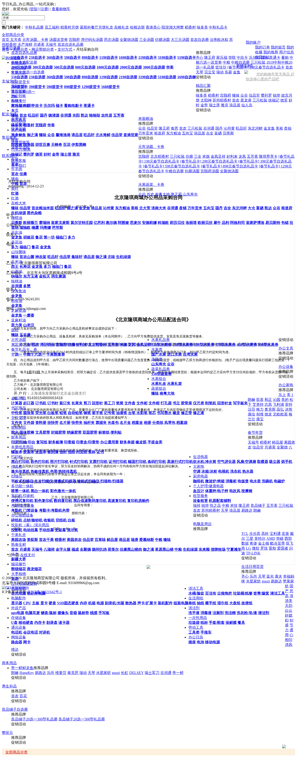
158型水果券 (161, 345)
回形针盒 (224, 403)
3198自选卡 (167, 57)
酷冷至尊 (277, 543)
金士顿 (263, 543)
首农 (23, 115)
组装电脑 (181, 603)
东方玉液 (30, 276)
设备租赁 (200, 501)
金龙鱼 (84, 208)
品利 (225, 223)
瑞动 (220, 72)
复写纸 (41, 442)
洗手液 (194, 613)
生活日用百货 (252, 567)
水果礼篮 (174, 384)
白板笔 (52, 413)
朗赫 (251, 400)
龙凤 (132, 345)
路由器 (16, 642)
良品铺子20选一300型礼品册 (34, 719)
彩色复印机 (43, 501)
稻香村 (190, 27)
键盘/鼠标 (49, 613)
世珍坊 (220, 67)
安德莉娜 (149, 223)
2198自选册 (128, 77)
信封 (63, 452)
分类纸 (157, 423)
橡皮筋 (141, 442)
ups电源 (17, 613)
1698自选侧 (186, 77)
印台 (31, 442)
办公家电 (285, 385)
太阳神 (206, 100)
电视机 (223, 471)
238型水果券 (183, 345)
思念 (35, 345)
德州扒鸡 (99, 549)
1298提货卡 (91, 87)
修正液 (198, 413)
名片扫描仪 (43, 481)
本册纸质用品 (22, 447)
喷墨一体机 (20, 491)
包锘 (285, 223)
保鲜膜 (231, 623)
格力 (260, 409)
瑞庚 (134, 540)
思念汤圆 (111, 40)
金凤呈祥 (143, 345)
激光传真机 (20, 471)
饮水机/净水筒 (204, 462)
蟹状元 (7, 733)
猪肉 (15, 179)
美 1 (290, 395)
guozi (266, 581)
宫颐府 (40, 125)
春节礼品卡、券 (24, 349)
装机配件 (165, 603)
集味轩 (77, 257)
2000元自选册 (131, 67)
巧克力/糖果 (21, 149)
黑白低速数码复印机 (90, 501)
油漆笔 (121, 413)
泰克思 (72, 673)
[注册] (44, 9)
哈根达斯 (137, 27)
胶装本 (28, 452)
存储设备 (18, 618)
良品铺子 (258, 505)
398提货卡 (37, 87)
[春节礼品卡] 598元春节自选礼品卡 (171, 166)
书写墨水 (164, 413)
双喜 (260, 400)
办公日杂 (195, 637)
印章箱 (69, 442)
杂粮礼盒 (121, 27)
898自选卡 (90, 57)
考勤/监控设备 (22, 505)
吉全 (227, 208)
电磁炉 (279, 481)
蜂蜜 (15, 140)
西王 (15, 266)
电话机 (16, 632)
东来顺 (204, 549)
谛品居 (77, 135)
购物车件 (244, 66)
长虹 (124, 673)
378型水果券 (225, 345)
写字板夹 (240, 403)
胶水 (15, 432)
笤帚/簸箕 (261, 593)
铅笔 (63, 413)
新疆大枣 (18, 559)
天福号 (37, 549)
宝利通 (275, 534)
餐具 (241, 623)
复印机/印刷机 (22, 496)
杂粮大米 (18, 203)
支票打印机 (98, 462)
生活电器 (200, 457)
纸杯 (204, 623)
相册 (147, 423)
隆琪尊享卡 (268, 156)
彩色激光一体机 (63, 491)
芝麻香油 (18, 310)
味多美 (202, 27)
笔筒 (119, 403)
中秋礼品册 (34, 27)
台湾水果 (190, 354)
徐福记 (16, 154)
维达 (15, 649)
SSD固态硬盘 (68, 603)
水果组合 (158, 379)
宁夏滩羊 (233, 549)
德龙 (268, 414)
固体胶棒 (26, 432)
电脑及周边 (202, 524)
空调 (196, 471)
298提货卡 (19, 87)
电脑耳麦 (32, 613)
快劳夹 (77, 423)
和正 (268, 400)
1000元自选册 (108, 67)
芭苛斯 (57, 227)
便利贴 (116, 432)
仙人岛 (246, 105)
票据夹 (101, 423)
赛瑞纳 (44, 223)
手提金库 (155, 442)
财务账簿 (55, 442)
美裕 (134, 208)
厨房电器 (200, 476)
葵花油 (16, 242)
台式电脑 (18, 593)
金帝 (55, 154)
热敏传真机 (40, 471)
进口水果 (174, 354)
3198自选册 (147, 77)
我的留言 (278, 47)
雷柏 (272, 548)
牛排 (15, 159)
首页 (6, 40)
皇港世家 (130, 135)
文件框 (154, 403)
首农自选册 (11, 48)
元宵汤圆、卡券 (151, 147)
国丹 (43, 115)
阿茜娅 (16, 145)
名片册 (65, 423)
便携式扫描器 (65, 481)
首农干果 (46, 540)
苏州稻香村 (222, 100)
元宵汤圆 (18, 340)
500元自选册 (64, 67)
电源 (100, 603)
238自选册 (37, 77)
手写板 (104, 613)
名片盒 (125, 423)
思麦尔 (135, 223)
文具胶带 (42, 432)
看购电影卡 (73, 106)
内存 (83, 603)
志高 (268, 404)
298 (14, 96)
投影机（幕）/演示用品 (30, 525)
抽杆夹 (89, 423)
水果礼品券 (160, 340)
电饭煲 (243, 481)
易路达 (246, 510)
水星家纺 (253, 581)
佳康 (23, 174)
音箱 (73, 613)
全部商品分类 (13, 35)
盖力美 (16, 325)
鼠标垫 (83, 613)
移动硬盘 (26, 623)
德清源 (53, 115)
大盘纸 (234, 603)
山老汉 (28, 325)
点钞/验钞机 (33, 520)
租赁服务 (200, 496)
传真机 (16, 466)
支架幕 (60, 530)
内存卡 (39, 623)
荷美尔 (113, 549)
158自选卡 (19, 57)
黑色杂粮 (34, 213)
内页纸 (81, 452)
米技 (234, 505)
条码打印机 (157, 462)
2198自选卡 (147, 57)
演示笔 (72, 530)
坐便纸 (246, 603)
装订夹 (65, 403)
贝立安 (209, 72)
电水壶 (255, 481)
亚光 (270, 576)
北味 (111, 257)
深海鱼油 (18, 291)
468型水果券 (247, 345)
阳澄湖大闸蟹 (172, 27)
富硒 (260, 208)
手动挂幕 (46, 530)
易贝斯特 (272, 223)
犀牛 (217, 223)
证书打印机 (118, 462)
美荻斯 (32, 540)
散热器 (130, 603)
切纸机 (61, 520)
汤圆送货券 (58, 40)
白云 (288, 610)
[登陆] (34, 9)
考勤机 (16, 510)
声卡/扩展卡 (147, 603)
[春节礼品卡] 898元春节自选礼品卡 (229, 166)
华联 (27, 106)
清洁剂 (194, 608)
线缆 (93, 613)
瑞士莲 (65, 154)
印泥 (15, 442)
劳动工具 (195, 627)
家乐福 (16, 106)
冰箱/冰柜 (209, 471)
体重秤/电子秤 (216, 491)
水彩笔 (142, 413)
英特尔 (259, 538)
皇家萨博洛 (255, 223)
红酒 (15, 193)
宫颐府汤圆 (209, 171)
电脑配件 (18, 598)
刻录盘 (52, 623)
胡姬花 (28, 237)
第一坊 (49, 237)
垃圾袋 (194, 623)
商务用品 (9, 663)
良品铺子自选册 (15, 709)
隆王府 (209, 57)
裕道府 (286, 208)
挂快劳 (52, 423)
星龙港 (246, 100)
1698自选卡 (128, 57)
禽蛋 (15, 110)
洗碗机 (267, 481)
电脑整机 (18, 588)
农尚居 (106, 115)
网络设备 (18, 637)
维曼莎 (60, 673)
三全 (27, 345)
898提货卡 (72, 87)
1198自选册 (108, 77)
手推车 (206, 632)
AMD (270, 538)
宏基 (285, 534)
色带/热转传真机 (63, 471)
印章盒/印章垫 (87, 442)
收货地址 (262, 57)
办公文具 (285, 348)
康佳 (251, 414)
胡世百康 (42, 145)
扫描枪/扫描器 (111, 481)
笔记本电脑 (36, 593)
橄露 (35, 227)
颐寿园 (28, 145)
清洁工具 (195, 588)
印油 (23, 442)
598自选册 (72, 77)
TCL (244, 534)
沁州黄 (108, 208)
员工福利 (52, 27)
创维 (260, 414)
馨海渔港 (63, 135)
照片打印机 (59, 462)
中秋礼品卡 (218, 27)
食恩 (174, 128)
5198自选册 (167, 77)
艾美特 (258, 404)
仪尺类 (198, 403)
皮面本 (40, 452)
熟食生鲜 (18, 544)
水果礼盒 (158, 384)
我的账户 (253, 42)
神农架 (40, 257)
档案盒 (137, 423)
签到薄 (52, 452)
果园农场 (18, 540)
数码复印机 (63, 501)
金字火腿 (63, 549)
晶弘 (280, 409)
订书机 (40, 403)
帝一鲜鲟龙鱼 (22, 668)
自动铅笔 (75, 413)
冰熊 (288, 409)
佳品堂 (117, 135)
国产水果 (158, 354)
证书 (100, 452)
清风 (288, 645)
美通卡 (89, 106)
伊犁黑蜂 (78, 145)
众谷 (51, 135)
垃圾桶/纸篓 (242, 593)
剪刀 (87, 403)
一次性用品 (197, 618)
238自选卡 (37, 57)
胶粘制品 (18, 427)
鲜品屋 (112, 540)
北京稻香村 (97, 345)
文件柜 (142, 403)
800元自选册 (85, 67)
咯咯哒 (94, 115)
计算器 (16, 403)
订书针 (52, 403)
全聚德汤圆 (229, 171)
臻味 (15, 115)
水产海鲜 (18, 130)
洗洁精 (230, 613)
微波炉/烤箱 (215, 481)
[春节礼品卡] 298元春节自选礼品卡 (208, 161)
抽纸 (200, 603)
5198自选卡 (186, 57)
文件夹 (16, 423)
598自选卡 (72, 57)
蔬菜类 (156, 359)
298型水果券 (204, 345)
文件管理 (18, 418)
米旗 (123, 345)
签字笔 (97, 413)
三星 (249, 538)
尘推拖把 (224, 593)
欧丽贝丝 (205, 223)
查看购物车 (61, 9)
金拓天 (44, 276)
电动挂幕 (30, 530)
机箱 (92, 603)
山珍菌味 (18, 252)
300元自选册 (42, 67)
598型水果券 (268, 345)
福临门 (61, 237)
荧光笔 (40, 413)
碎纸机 (16, 520)
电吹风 (234, 491)
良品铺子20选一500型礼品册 (81, 719)
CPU (27, 603)
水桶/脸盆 (196, 593)
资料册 (40, 423)
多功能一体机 (22, 486)
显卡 (44, 603)
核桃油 (16, 281)
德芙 (39, 154)
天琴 (199, 72)
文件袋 (28, 423)
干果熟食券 (55, 354)
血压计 (198, 491)
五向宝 (208, 208)
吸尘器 (274, 462)
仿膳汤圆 (192, 171)
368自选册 (54, 77)
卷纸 (192, 603)
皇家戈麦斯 (60, 223)
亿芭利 (99, 223)
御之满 (32, 135)
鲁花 (39, 237)
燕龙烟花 (34, 569)
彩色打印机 (40, 462)
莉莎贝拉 (177, 223)
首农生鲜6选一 (23, 92)
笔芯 (152, 413)
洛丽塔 (191, 223)
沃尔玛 (49, 106)
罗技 (264, 548)
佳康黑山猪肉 (131, 549)
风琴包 (169, 423)
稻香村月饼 (69, 27)
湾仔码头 (47, 345)
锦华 (276, 95)
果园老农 (74, 540)
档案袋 (181, 423)
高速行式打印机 (180, 462)
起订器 (28, 403)
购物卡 (16, 101)
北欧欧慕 (280, 414)
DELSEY (136, 673)
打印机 (16, 457)
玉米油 (16, 262)
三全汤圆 (146, 40)
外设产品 (18, 608)
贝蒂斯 (16, 223)
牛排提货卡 (20, 82)
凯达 (84, 115)
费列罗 (28, 154)
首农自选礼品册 (24, 53)
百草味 (100, 540)
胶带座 (186, 403)
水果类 (156, 349)
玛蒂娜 (45, 227)
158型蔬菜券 (161, 374)
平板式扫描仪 (22, 481)
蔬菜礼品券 (160, 369)
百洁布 (210, 593)
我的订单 (262, 47)
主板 (35, 603)
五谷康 (25, 335)
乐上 (282, 395)
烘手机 (286, 462)
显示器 (16, 603)
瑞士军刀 (152, 673)
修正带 (186, 413)
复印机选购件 (138, 501)
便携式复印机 (22, 501)
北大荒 (144, 208)
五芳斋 (118, 115)
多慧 (27, 286)
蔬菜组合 (158, 388)
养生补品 (9, 686)
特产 (15, 554)
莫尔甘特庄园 (82, 223)
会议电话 (30, 632)
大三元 (16, 345)
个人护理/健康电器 (208, 486)
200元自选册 (21, 67)
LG (248, 548)
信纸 (71, 452)
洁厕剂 (218, 613)
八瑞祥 (49, 549)
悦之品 (215, 505)
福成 (75, 549)
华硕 (280, 538)
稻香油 (16, 301)
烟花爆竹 (18, 564)
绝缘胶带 (74, 432)
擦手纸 (210, 603)
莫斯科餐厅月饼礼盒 (96, 27)
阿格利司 (237, 223)
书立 (176, 403)
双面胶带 (90, 432)
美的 (285, 400)
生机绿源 (18, 213)
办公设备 (285, 367)
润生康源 (58, 276)
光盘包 (113, 423)
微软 (255, 548)
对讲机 (44, 632)
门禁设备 (30, 510)
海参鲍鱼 (18, 135)
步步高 (254, 534)
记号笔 (109, 413)
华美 (170, 67)
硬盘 (52, 603)
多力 (71, 237)
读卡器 (64, 623)
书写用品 (18, 408)
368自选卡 (54, 57)
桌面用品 (18, 398)
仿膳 (71, 345)
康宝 (260, 419)
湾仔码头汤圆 (92, 40)
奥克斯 (270, 409)
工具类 (194, 632)
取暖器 (262, 462)
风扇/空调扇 (246, 462)
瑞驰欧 (25, 227)
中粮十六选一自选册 (28, 72)
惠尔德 (111, 223)
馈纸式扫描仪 (88, 481)
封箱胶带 (58, 432)
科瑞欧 (163, 223)
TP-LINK (253, 553)
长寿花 (25, 266)
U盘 (14, 623)
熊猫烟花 (18, 569)
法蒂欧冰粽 (219, 40)
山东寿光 (158, 364)
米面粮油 (145, 119)
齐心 (199, 57)
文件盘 (130, 403)
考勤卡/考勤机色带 (54, 510)
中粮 (226, 62)
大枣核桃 (18, 574)
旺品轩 (33, 115)
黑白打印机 (20, 462)
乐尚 (253, 576)
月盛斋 (25, 549)
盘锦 (183, 208)
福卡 (59, 106)
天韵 (288, 606)
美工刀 (109, 403)
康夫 (278, 576)
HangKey (26, 673)
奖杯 (92, 452)
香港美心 (153, 27)
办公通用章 (109, 442)
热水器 (247, 471)
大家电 (198, 466)
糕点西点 (18, 120)
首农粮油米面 (43, 208)
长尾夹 (77, 403)
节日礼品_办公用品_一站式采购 (28, 4)
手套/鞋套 (217, 623)
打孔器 (166, 403)
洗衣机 (235, 471)
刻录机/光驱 (114, 603)
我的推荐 (270, 52)
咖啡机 (198, 481)
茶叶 (15, 188)
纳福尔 (16, 276)
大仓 (251, 208)
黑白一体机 (40, 491)
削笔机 (210, 403)
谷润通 (65, 115)
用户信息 (286, 52)
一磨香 (28, 315)
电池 (200, 642)
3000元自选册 (154, 67)
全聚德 (85, 549)
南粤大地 (167, 393)
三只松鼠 (259, 100)
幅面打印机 (137, 462)
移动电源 (212, 642)
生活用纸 (195, 598)
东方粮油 (122, 208)
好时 (47, 154)
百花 (67, 145)
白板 (71, 520)
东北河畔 (239, 208)
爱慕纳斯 (146, 540)
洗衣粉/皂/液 (247, 613)
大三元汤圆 (180, 40)
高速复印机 (117, 501)
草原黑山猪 (164, 549)
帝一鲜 (178, 673)
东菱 (228, 72)
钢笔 (87, 413)
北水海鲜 (103, 135)
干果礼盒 (18, 535)
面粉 (15, 330)
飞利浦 (278, 404)
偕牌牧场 (218, 549)
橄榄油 (16, 218)
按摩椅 (246, 491)
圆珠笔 (28, 413)
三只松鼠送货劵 (24, 584)
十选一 (16, 354)
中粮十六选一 (34, 354)
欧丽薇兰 (30, 223)
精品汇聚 (203, 86)
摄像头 (63, 613)
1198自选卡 (108, 57)
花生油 (16, 232)
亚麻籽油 (18, 320)
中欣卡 (37, 106)
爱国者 (282, 548)
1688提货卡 (110, 87)
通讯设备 (18, 627)
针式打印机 (79, 462)
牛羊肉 (16, 169)
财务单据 (127, 442)
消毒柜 (231, 481)
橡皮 (176, 413)
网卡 (27, 642)
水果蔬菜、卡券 (151, 184)
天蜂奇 (56, 145)
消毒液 (206, 613)
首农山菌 (26, 257)
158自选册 (19, 77)
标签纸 (104, 432)
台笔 (132, 413)
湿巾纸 (222, 603)
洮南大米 (158, 208)
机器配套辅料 (220, 501)
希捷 (253, 543)
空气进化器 (226, 462)
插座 (192, 642)
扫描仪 (16, 476)
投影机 (16, 530)
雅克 (76, 154)
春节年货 (255, 433)
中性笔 (16, 413)
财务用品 (18, 437)
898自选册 (90, 77)
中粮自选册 (174, 171)
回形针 (97, 403)
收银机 (49, 520)
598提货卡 (54, 87)
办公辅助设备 (22, 515)
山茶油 (16, 271)
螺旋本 (16, 452)
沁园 (276, 400)
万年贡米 (194, 208)
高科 (265, 534)
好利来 (81, 345)
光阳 (76, 115)
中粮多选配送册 (24, 62)
